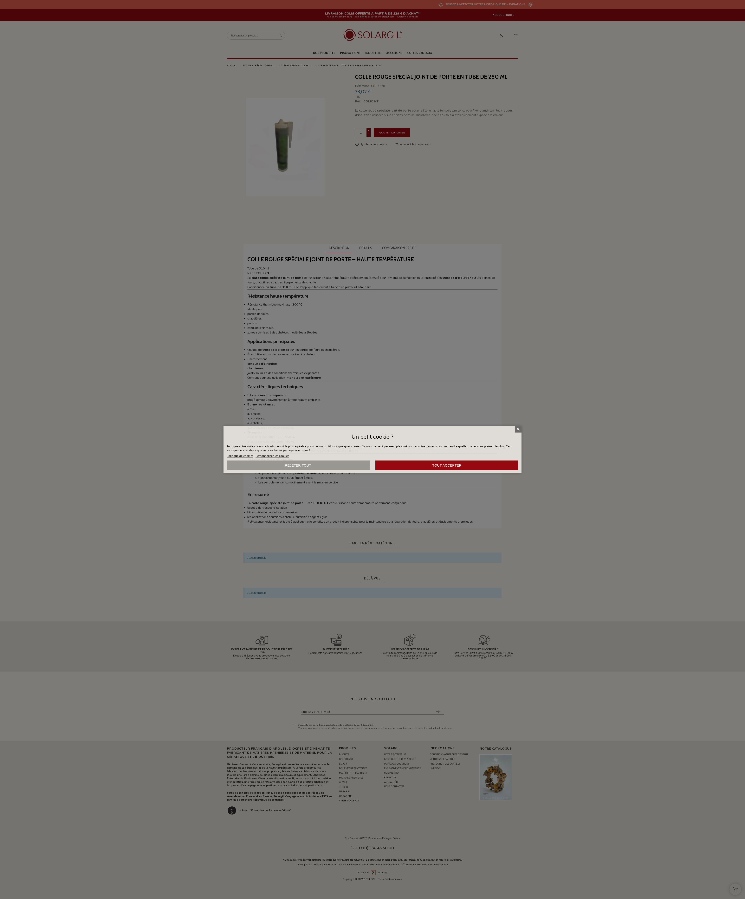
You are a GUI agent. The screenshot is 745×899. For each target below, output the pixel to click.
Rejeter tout (298, 465)
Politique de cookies (240, 455)
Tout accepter (447, 465)
